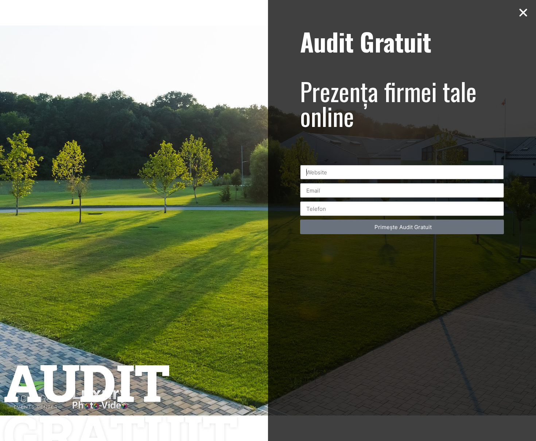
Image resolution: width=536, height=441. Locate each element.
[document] (268, 220)
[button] (523, 12)
